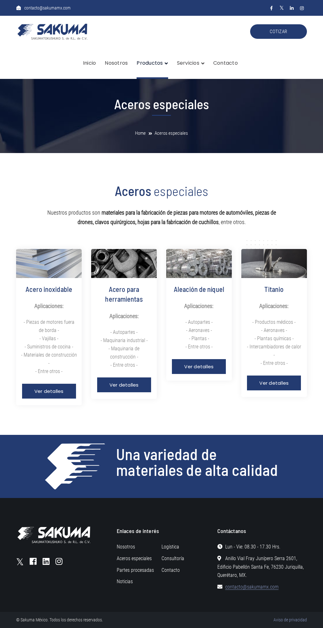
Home (140, 133)
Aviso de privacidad (290, 619)
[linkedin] (46, 561)
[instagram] (59, 561)
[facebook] (33, 561)
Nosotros (126, 547)
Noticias (125, 581)
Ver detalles (49, 391)
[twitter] (20, 562)
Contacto (171, 570)
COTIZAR (278, 31)
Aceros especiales (134, 558)
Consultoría (173, 558)
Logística (170, 547)
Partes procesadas (135, 570)
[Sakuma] (54, 31)
